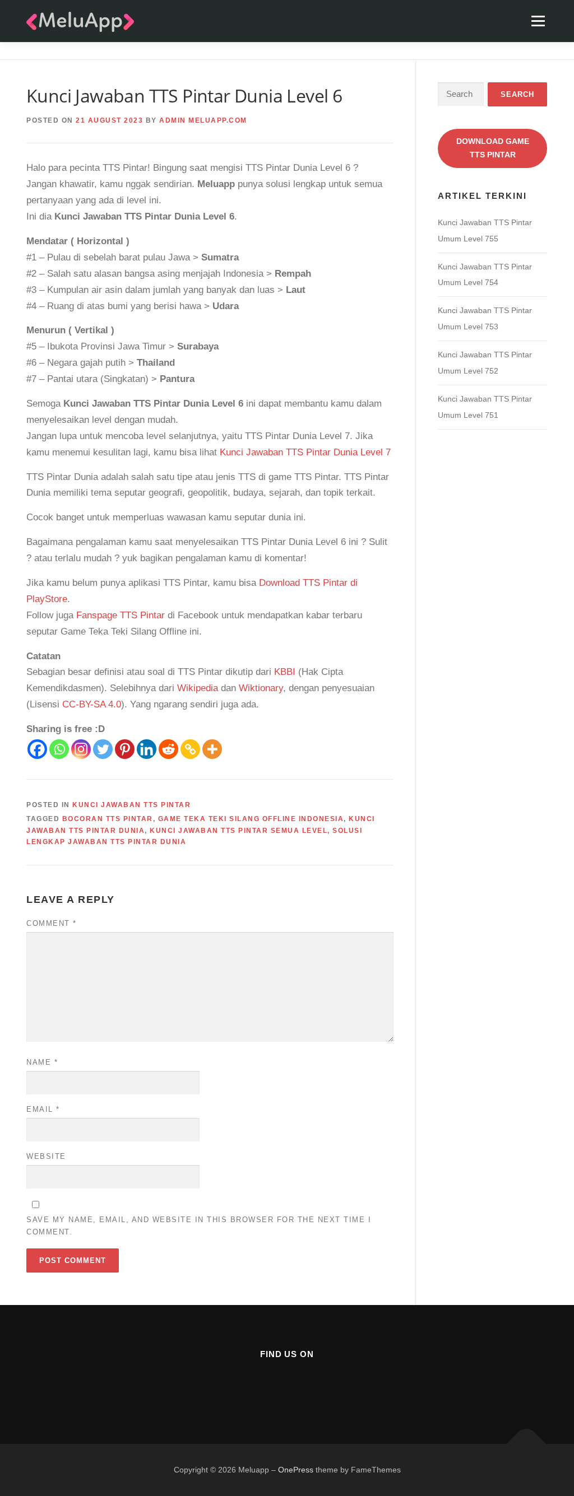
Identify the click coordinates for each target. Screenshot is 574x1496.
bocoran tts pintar (107, 819)
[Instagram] (81, 749)
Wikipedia (197, 688)
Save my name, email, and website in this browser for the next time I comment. (198, 1225)
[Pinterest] (125, 749)
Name (42, 1062)
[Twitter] (103, 749)
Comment (51, 923)
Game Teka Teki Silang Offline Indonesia (251, 819)
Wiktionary (261, 688)
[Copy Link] (190, 749)
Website (46, 1156)
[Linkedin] (146, 749)
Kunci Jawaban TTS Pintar (131, 805)
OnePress (295, 1469)
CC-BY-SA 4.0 (91, 704)
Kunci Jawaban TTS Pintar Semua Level (238, 831)
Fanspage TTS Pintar (120, 615)
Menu (538, 21)
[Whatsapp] (59, 749)
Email (43, 1109)
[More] (212, 749)
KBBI (284, 672)
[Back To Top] (527, 1444)
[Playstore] (314, 1385)
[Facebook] (37, 749)
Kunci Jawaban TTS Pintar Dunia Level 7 (305, 452)
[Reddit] (168, 749)
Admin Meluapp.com (203, 120)
